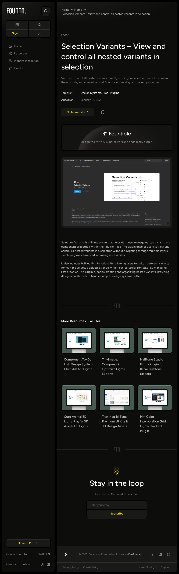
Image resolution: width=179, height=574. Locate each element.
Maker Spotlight (147, 567)
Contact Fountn (16, 554)
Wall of (44, 554)
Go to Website (76, 112)
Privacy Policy (71, 567)
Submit (26, 564)
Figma (65, 34)
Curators (11, 564)
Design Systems (91, 92)
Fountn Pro (26, 543)
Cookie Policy (91, 567)
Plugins (114, 92)
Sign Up (17, 33)
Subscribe (116, 513)
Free (106, 92)
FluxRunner (134, 554)
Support (166, 567)
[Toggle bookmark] (103, 112)
